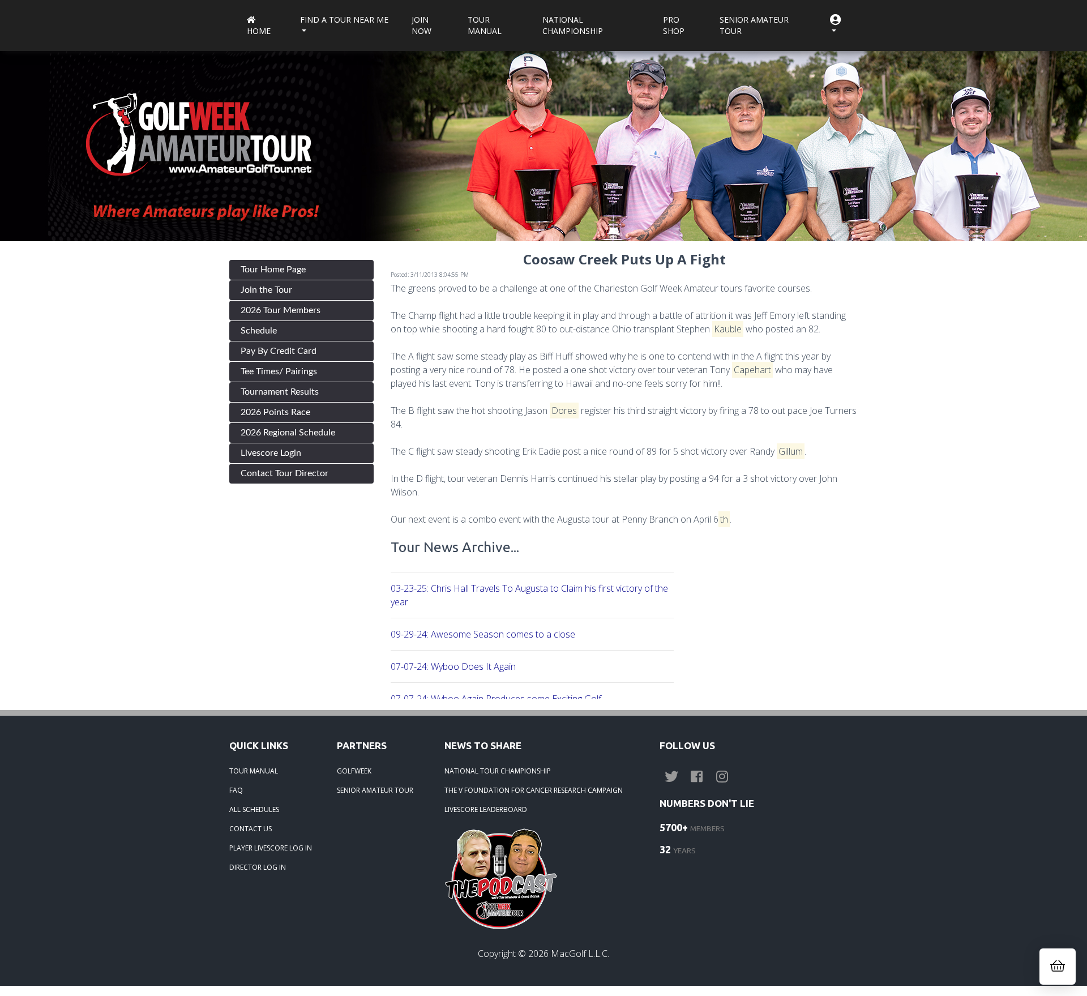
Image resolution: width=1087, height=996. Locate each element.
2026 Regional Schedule (288, 432)
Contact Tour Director (284, 473)
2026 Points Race (275, 412)
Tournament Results (280, 391)
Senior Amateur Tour (754, 25)
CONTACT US (250, 828)
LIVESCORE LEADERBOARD (485, 809)
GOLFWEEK (354, 771)
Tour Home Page (273, 269)
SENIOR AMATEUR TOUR (375, 790)
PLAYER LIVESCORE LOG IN (270, 848)
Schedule (259, 330)
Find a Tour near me (344, 19)
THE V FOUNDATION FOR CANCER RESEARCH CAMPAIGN (533, 790)
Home (259, 30)
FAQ (236, 790)
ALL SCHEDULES (254, 809)
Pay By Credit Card (278, 351)
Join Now (421, 25)
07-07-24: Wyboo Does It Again (453, 666)
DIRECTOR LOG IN (257, 867)
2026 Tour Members (280, 310)
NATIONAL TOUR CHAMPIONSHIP (497, 771)
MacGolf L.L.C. (580, 953)
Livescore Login (271, 453)
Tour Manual (485, 25)
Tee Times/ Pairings (279, 371)
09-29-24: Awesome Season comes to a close (483, 634)
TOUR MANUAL (253, 771)
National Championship (572, 25)
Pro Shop (673, 25)
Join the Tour (266, 289)
